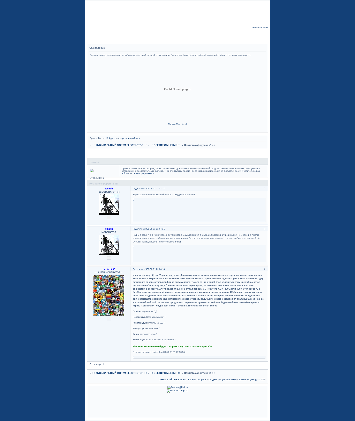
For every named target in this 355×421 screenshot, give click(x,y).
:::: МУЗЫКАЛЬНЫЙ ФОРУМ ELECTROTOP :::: (119, 145)
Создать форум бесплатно (222, 379)
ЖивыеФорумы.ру (248, 379)
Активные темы (260, 27)
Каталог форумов (197, 379)
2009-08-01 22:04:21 (154, 229)
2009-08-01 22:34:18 (154, 269)
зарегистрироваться (143, 173)
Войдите (110, 138)
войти (125, 173)
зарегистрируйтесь (130, 138)
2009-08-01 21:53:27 (154, 188)
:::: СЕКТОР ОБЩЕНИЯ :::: (165, 145)
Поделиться (138, 188)
